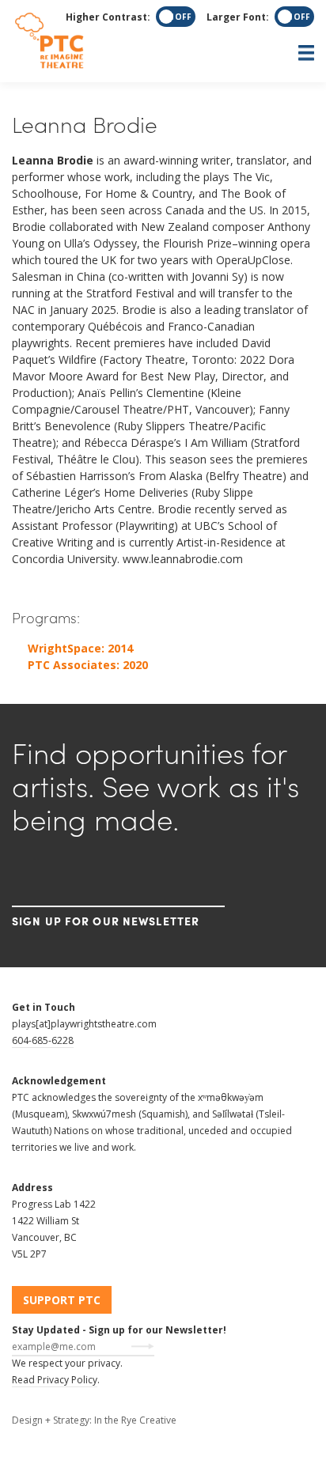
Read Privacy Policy (54, 1379)
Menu (163, 52)
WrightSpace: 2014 (80, 648)
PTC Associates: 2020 (88, 664)
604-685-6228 (43, 1040)
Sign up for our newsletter (105, 921)
